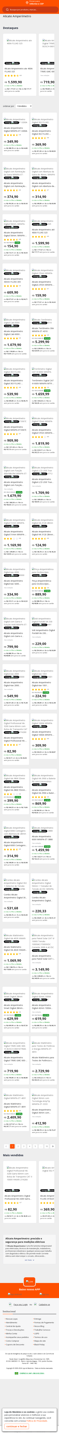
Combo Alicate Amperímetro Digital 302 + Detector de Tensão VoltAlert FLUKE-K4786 (15, 896)
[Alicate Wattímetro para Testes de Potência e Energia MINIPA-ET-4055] (44, 1047)
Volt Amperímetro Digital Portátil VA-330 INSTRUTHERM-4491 (43, 632)
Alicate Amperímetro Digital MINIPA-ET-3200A (15, 129)
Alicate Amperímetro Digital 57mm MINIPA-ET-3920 (42, 431)
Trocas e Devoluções (15, 1330)
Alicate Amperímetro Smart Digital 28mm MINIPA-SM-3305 (13, 1007)
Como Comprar (12, 1341)
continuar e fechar (16, 1426)
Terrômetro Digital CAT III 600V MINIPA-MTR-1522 (43, 382)
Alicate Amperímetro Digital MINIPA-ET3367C (15, 428)
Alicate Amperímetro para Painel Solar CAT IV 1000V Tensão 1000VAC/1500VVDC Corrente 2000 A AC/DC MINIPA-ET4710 (43, 957)
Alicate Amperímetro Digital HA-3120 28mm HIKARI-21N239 (42, 533)
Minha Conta (11, 1333)
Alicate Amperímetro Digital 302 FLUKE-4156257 (41, 132)
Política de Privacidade (36, 1420)
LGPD (36, 1333)
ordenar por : (9, 106)
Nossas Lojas (12, 1319)
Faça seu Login (21, 1304)
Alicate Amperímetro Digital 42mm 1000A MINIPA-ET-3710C (41, 1007)
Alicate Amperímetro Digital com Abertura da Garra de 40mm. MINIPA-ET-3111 (43, 185)
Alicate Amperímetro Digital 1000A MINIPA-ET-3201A (42, 733)
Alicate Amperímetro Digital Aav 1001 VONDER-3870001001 (42, 684)
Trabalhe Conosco (42, 1330)
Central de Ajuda (13, 1326)
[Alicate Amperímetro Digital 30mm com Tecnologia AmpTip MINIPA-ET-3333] (44, 1100)
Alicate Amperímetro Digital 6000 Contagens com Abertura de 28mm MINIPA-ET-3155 (15, 844)
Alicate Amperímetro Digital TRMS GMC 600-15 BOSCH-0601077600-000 (15, 1059)
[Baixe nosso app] (15, 1294)
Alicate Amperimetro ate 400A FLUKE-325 (19, 70)
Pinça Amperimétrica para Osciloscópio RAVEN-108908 (41, 582)
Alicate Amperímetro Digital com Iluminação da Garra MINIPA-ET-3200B (14, 185)
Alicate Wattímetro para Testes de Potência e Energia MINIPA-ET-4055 (43, 1059)
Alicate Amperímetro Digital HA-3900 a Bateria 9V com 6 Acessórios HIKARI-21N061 (43, 791)
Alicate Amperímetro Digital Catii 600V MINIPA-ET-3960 (13, 333)
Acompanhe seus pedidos (17, 1337)
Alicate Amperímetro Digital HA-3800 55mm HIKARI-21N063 (14, 788)
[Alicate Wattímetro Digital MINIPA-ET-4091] (16, 1097)
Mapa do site (40, 1341)
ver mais (28, 1260)
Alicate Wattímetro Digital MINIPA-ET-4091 (15, 1105)
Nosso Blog (39, 1326)
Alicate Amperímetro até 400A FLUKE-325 (43, 231)
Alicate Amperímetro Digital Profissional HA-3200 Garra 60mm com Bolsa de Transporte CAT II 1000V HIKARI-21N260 (15, 739)
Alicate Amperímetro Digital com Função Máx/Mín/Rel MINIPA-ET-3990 (15, 484)
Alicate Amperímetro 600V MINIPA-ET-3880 (42, 838)
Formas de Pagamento (44, 1322)
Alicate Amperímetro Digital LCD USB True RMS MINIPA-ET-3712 (42, 481)
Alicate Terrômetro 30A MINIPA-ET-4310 (43, 330)
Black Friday (39, 1344)
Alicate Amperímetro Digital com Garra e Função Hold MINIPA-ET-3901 (15, 635)
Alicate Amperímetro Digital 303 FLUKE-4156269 (13, 382)
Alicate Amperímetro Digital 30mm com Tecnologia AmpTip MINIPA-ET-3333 (41, 1111)
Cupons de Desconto (15, 1344)
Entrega (37, 1319)
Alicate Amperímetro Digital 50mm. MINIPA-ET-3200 (14, 234)
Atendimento (11, 1322)
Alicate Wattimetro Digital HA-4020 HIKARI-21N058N (15, 948)
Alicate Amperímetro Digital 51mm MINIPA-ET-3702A (14, 533)
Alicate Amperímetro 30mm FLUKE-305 (13, 280)
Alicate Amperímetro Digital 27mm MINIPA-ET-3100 (42, 283)
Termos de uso (40, 1337)
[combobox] (30, 9)
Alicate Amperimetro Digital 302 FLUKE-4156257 (19, 1197)
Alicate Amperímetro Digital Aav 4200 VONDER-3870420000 (14, 582)
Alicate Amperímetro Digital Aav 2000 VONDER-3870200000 (14, 684)
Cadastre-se (44, 1304)
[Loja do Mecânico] (12, 2)
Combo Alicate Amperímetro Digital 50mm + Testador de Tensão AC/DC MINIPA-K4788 (43, 899)
